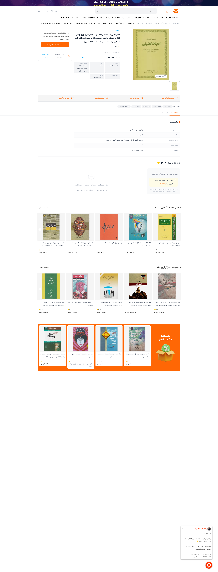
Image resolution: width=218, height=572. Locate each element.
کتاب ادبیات (108, 52)
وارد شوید (162, 184)
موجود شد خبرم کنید (53, 44)
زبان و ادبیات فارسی (124, 106)
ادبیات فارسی (136, 106)
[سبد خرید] (38, 11)
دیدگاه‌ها (165, 113)
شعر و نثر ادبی (167, 106)
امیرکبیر (117, 30)
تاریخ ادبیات (146, 106)
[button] (39, 229)
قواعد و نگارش (157, 106)
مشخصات (174, 113)
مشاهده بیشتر (44, 208)
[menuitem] (172, 17)
